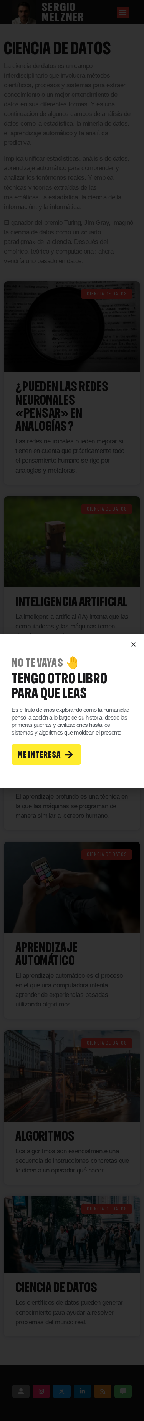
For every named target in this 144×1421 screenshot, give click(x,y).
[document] (72, 710)
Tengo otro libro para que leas (60, 685)
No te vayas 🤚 (46, 662)
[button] (133, 644)
